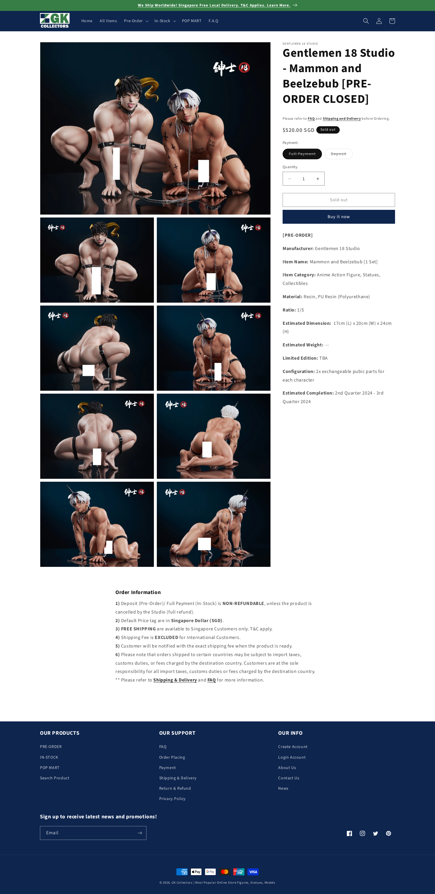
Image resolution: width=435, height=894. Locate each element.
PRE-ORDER (51, 747)
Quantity (290, 167)
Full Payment (305, 155)
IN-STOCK (49, 757)
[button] (135, 21)
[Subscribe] (139, 833)
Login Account (292, 757)
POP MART (50, 768)
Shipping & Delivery (178, 778)
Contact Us (288, 778)
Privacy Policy (172, 799)
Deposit (342, 155)
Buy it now (339, 217)
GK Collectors (182, 882)
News (283, 788)
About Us (287, 768)
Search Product (54, 778)
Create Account (292, 747)
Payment (167, 768)
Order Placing (172, 757)
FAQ (311, 118)
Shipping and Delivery (342, 118)
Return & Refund (175, 788)
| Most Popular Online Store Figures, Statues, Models (235, 882)
